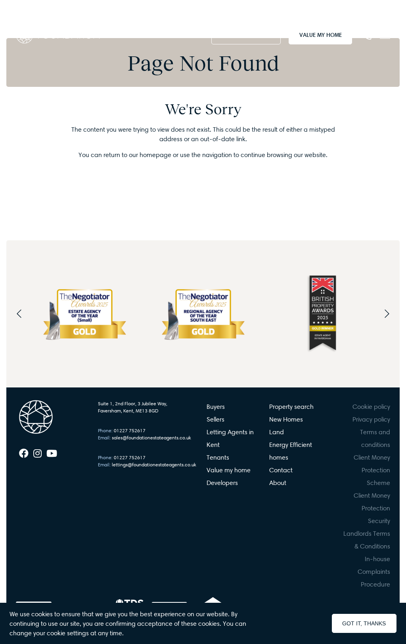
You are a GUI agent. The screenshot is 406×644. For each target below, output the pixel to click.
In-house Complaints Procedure (374, 571)
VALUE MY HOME (320, 34)
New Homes (286, 419)
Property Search (246, 34)
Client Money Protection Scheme (372, 470)
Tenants (218, 457)
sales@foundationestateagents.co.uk (144, 438)
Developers (222, 483)
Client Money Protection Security (372, 508)
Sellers (215, 419)
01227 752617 (122, 430)
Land (276, 432)
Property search (291, 406)
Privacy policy (371, 419)
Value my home (229, 470)
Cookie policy (371, 406)
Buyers (216, 406)
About (277, 483)
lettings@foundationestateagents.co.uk (147, 465)
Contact (281, 470)
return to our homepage (138, 155)
